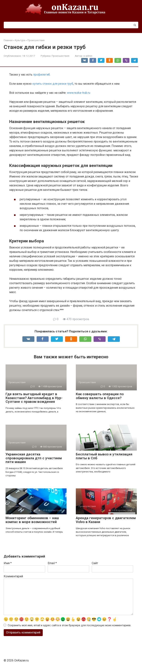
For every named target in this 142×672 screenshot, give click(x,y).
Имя (8, 563)
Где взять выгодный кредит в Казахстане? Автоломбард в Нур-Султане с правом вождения (34, 398)
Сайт (95, 563)
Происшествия (60, 55)
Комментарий (13, 576)
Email (52, 563)
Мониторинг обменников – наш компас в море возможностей (32, 520)
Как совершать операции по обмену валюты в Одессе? (100, 396)
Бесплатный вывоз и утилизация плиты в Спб (104, 456)
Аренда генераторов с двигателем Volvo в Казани (106, 520)
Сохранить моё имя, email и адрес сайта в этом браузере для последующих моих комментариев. (69, 625)
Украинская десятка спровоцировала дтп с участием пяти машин (34, 458)
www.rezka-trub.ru (78, 92)
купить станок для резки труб (52, 83)
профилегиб (41, 74)
